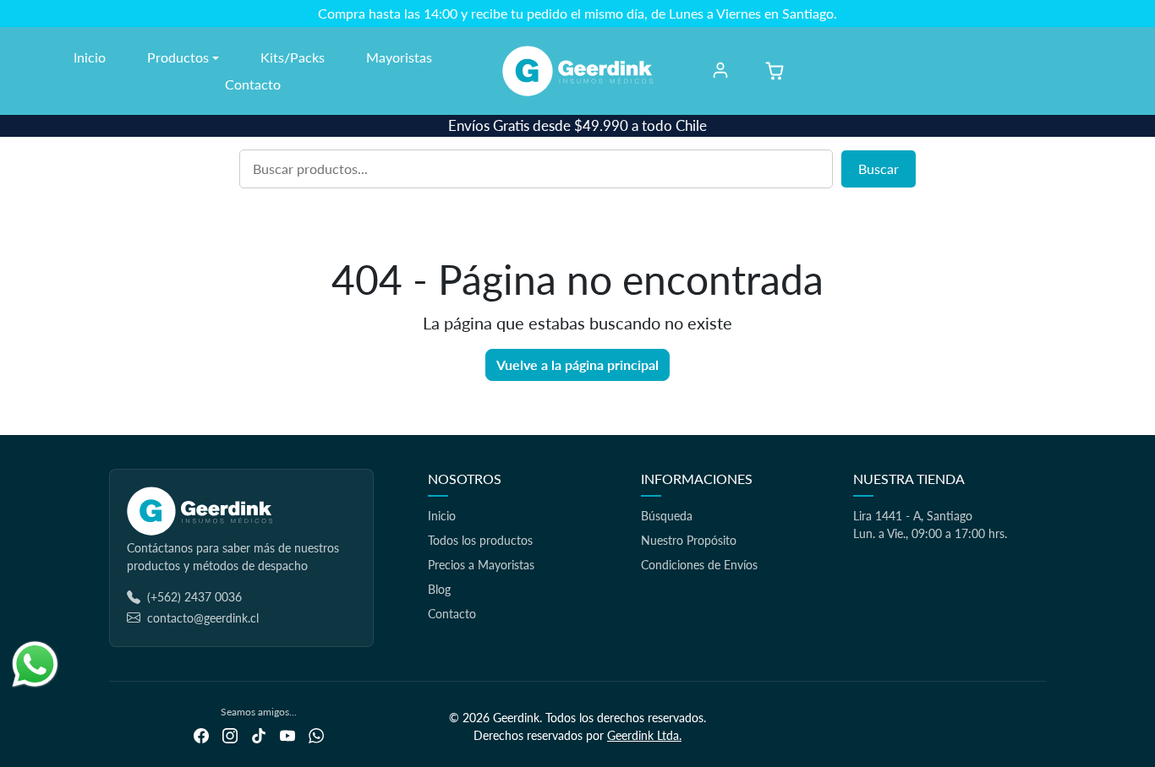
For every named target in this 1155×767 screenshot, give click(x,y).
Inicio (90, 57)
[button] (774, 70)
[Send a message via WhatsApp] (35, 664)
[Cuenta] (720, 70)
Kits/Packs (292, 57)
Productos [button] (178, 57)
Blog (439, 589)
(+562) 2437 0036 (194, 597)
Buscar (878, 168)
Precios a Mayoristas (481, 565)
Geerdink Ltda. (644, 735)
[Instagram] (230, 733)
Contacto (253, 84)
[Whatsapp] (316, 733)
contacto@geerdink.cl (203, 618)
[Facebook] (201, 733)
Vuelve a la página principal (577, 364)
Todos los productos (480, 540)
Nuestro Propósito (688, 540)
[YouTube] (287, 733)
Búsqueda (666, 516)
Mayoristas (399, 57)
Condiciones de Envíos (699, 565)
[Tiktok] (258, 733)
